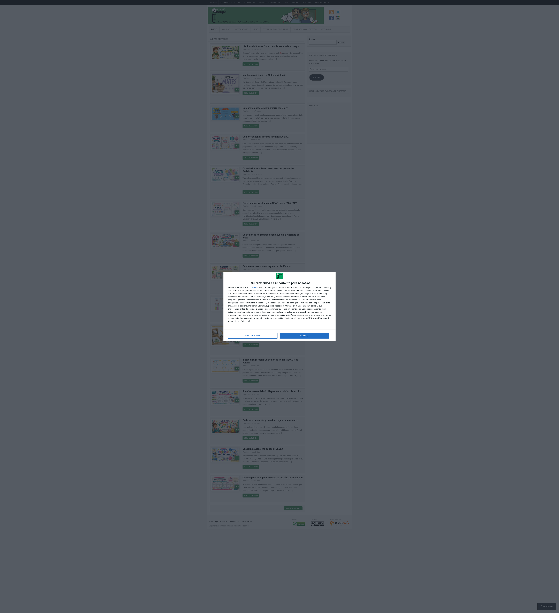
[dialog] (279, 306)
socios (255, 287)
